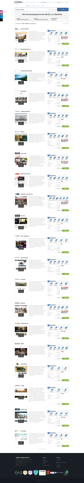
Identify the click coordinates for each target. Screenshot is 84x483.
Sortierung (36, 18)
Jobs (57, 460)
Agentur (38, 2)
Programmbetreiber (32, 2)
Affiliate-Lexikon (45, 460)
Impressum (58, 466)
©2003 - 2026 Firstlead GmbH (42, 480)
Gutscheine (38, 5)
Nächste (67, 23)
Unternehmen (58, 459)
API (43, 463)
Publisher (26, 2)
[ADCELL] (42, 472)
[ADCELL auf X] (1, 20)
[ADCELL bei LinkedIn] (1, 17)
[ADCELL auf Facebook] (1, 14)
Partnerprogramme (43, 2)
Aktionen (42, 5)
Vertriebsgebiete (54, 18)
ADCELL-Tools (50, 2)
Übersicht (28, 5)
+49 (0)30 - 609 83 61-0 (27, 461)
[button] (63, 9)
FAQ (57, 463)
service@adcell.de (21, 465)
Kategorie (18, 18)
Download (44, 462)
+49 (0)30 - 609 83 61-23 (27, 462)
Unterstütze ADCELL (46, 465)
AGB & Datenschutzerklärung (61, 462)
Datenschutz (58, 465)
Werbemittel (33, 5)
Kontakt (54, 2)
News (44, 459)
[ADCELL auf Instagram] (1, 11)
